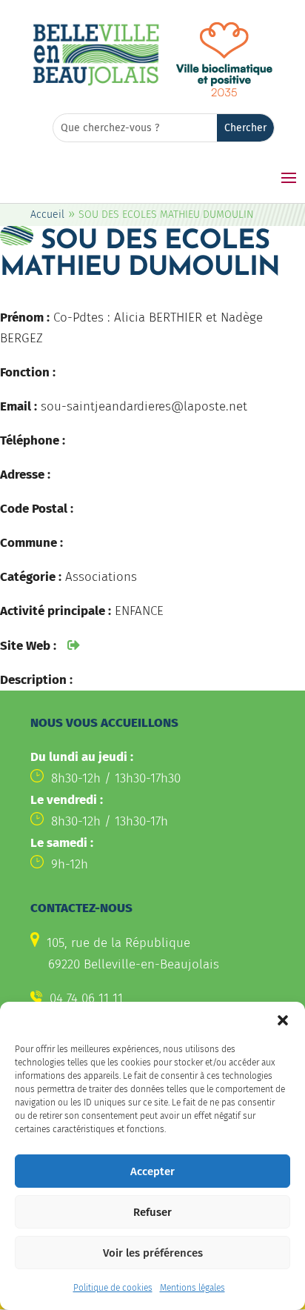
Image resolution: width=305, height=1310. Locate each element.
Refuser (152, 1212)
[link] (95, 83)
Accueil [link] (47, 214)
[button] (282, 1020)
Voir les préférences (153, 1253)
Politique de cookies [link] (112, 1288)
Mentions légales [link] (192, 1288)
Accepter (152, 1171)
